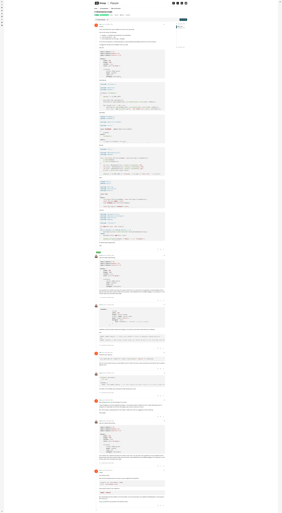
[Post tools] (163, 249)
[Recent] (2, 5)
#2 (164, 304)
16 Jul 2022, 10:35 (109, 352)
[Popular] (2, 10)
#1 (164, 24)
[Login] (280, 2)
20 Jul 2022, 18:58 (109, 400)
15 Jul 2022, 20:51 (110, 304)
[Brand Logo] (106, 3)
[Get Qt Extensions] (2, 22)
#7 (164, 470)
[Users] (2, 13)
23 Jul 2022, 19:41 (109, 470)
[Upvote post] (158, 249)
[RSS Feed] (107, 20)
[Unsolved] (2, 25)
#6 (164, 255)
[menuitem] (280, 2)
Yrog (100, 24)
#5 (164, 400)
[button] (2, 511)
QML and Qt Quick (104, 15)
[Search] (2, 19)
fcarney (100, 255)
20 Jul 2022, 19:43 (110, 255)
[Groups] (2, 16)
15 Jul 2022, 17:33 (109, 24)
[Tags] (2, 7)
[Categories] (2, 2)
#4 (164, 373)
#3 (164, 352)
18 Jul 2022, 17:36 (110, 373)
